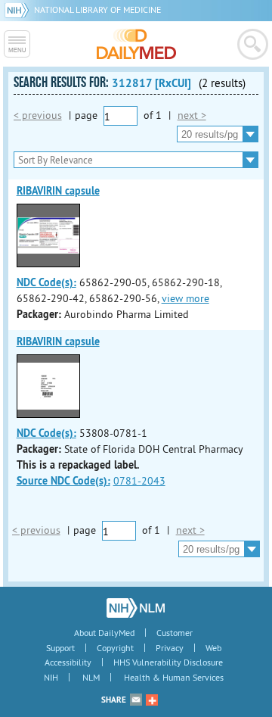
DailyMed (136, 44)
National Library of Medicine (97, 9)
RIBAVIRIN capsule (58, 191)
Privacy (170, 647)
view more (185, 298)
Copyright (115, 647)
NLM (91, 677)
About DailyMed (104, 632)
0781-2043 (139, 481)
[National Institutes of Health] (19, 9)
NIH (51, 677)
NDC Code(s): (46, 282)
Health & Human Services (174, 677)
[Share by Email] (136, 700)
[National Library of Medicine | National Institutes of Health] (136, 608)
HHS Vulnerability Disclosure (168, 662)
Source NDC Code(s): (63, 481)
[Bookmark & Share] (152, 700)
